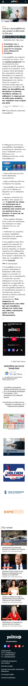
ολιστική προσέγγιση (13, 62)
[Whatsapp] (12, 37)
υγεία (6, 49)
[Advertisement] (14, 129)
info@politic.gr (10, 652)
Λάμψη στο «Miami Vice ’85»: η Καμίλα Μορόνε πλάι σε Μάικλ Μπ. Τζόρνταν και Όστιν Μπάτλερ (13, 598)
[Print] (18, 37)
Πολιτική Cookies (7, 666)
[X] (6, 37)
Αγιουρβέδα (7, 377)
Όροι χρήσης (5, 663)
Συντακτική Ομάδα (7, 674)
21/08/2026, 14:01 (6, 625)
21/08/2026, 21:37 (6, 551)
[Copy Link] (21, 37)
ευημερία (18, 49)
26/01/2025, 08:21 (9, 40)
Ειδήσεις (4, 26)
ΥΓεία (13, 379)
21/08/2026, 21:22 (6, 576)
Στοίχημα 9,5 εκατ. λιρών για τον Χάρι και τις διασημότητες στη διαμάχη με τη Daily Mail (12, 573)
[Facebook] (3, 37)
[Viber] (15, 37)
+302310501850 (9, 654)
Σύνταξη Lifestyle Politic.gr (16, 551)
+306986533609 (9, 657)
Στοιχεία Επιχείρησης (8, 677)
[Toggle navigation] (3, 1)
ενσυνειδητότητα (18, 377)
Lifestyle (4, 543)
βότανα (12, 377)
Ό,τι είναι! (10, 543)
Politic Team (20, 40)
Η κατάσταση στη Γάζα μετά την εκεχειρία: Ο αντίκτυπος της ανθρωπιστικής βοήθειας (13, 404)
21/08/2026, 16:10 (6, 602)
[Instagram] (9, 37)
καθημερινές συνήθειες (12, 378)
